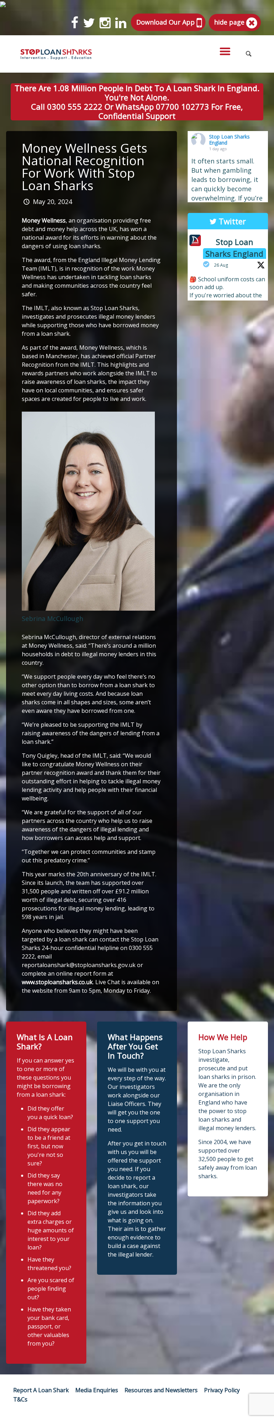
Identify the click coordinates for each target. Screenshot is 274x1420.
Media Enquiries (96, 1390)
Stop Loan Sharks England (229, 139)
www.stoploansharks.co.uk (57, 982)
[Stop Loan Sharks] (56, 54)
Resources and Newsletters (161, 1390)
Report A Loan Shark (41, 1390)
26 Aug (221, 265)
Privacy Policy (222, 1390)
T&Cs (20, 1399)
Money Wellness (44, 220)
